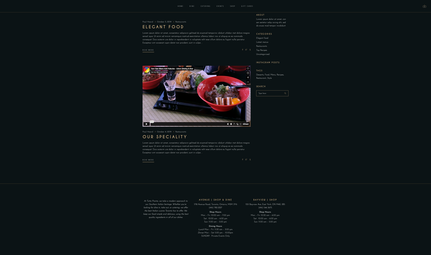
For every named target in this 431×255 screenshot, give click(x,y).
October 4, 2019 (164, 132)
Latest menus (262, 42)
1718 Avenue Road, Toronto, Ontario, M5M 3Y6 (215, 204)
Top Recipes (261, 50)
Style (269, 78)
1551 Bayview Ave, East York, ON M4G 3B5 (265, 204)
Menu (273, 75)
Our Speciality (165, 137)
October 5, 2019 (164, 22)
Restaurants (180, 22)
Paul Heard (148, 22)
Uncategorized (262, 54)
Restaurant (261, 78)
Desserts (260, 75)
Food (267, 75)
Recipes (280, 75)
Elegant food (163, 27)
